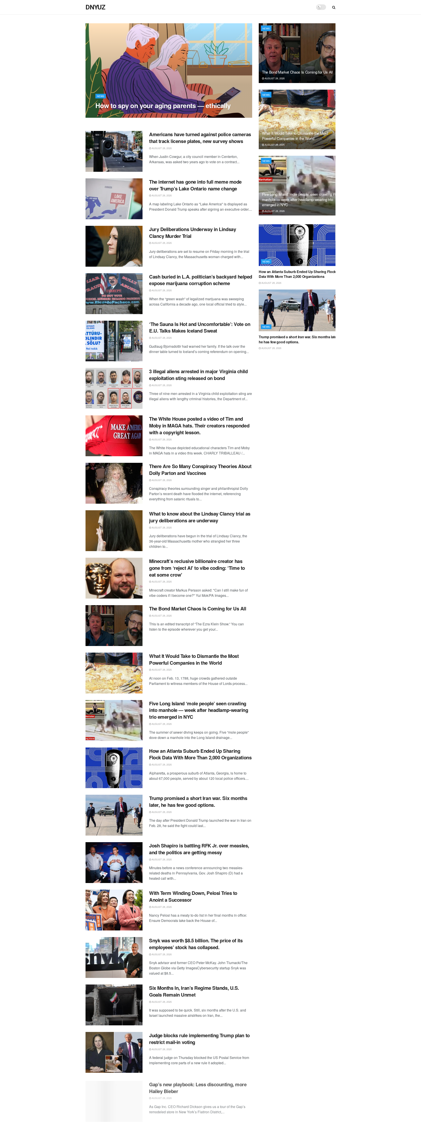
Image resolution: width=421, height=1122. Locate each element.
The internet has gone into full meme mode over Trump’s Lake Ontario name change (195, 185)
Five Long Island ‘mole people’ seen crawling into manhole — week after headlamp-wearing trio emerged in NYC (198, 710)
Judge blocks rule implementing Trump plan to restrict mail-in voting (199, 1039)
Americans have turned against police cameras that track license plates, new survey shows (200, 138)
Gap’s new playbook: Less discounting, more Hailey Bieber (198, 1086)
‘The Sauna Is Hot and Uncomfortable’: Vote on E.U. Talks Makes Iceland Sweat (199, 327)
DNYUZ (95, 7)
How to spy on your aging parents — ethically (163, 105)
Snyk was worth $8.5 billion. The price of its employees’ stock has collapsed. (196, 944)
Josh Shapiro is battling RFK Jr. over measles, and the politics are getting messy (199, 849)
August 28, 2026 (107, 114)
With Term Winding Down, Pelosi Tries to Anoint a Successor (193, 896)
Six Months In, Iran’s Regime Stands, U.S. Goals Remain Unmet (194, 991)
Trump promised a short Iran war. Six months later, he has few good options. (198, 801)
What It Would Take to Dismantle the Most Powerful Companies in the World (194, 659)
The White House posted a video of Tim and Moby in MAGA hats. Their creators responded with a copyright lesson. (199, 425)
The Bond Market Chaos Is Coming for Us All (197, 608)
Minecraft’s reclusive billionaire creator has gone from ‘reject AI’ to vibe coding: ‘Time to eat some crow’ (197, 567)
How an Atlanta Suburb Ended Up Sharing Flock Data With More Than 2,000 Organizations (200, 754)
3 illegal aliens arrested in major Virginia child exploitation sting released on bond (198, 375)
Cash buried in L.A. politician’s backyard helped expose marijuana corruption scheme (200, 280)
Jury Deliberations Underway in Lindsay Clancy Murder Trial (192, 232)
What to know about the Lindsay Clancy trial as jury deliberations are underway (199, 517)
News (100, 96)
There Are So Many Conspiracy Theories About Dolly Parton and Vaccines (200, 469)
